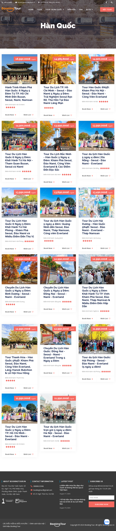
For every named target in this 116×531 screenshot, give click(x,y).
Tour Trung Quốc (53, 9)
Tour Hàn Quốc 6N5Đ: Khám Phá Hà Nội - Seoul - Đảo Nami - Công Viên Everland (95, 92)
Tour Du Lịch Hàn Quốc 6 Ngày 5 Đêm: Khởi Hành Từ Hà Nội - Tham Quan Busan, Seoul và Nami (19, 160)
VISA (81, 9)
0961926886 (8, 2)
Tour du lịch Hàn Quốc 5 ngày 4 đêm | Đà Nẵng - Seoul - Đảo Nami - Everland (96, 158)
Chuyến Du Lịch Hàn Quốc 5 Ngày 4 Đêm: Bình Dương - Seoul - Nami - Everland (18, 292)
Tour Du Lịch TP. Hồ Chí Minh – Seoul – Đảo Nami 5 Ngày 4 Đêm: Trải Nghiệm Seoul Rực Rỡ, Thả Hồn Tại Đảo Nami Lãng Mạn (58, 95)
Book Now (9, 115)
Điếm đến (71, 9)
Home (30, 9)
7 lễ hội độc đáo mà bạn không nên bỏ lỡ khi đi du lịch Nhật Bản (72, 501)
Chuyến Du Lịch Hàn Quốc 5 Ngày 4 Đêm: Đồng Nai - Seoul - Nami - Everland (56, 292)
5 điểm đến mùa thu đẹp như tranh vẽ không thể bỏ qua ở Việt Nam (71, 488)
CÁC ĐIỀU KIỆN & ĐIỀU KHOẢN (15, 523)
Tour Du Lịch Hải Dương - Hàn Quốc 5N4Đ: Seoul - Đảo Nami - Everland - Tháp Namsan (93, 227)
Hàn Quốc (58, 25)
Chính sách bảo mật (37, 523)
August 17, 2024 (65, 494)
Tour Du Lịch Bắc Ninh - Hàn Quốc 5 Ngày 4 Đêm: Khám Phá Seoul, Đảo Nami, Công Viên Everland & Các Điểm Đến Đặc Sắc (58, 161)
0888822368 (38, 486)
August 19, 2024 (65, 508)
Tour (39, 9)
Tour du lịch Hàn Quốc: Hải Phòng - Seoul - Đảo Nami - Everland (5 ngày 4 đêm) (96, 362)
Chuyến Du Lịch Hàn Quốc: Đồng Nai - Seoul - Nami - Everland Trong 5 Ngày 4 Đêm (56, 354)
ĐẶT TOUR (107, 9)
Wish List (27, 115)
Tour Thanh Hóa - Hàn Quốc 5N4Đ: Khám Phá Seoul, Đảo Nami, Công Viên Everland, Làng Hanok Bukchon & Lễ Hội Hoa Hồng (19, 365)
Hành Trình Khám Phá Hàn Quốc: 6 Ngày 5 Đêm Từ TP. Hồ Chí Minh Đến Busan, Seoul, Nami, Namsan (18, 93)
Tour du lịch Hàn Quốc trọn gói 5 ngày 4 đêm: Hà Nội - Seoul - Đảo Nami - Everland (58, 431)
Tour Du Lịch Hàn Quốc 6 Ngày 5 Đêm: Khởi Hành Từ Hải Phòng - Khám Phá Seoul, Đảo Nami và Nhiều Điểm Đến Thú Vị (19, 228)
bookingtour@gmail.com (42, 490)
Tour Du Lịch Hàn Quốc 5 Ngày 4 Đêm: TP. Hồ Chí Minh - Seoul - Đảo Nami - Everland (18, 433)
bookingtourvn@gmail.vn (26, 2)
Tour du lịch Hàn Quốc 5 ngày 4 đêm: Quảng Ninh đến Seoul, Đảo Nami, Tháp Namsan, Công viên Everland (58, 227)
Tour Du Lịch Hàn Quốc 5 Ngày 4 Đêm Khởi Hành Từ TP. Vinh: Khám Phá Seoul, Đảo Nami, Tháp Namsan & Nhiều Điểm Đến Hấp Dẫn (96, 297)
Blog (88, 9)
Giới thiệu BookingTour (11, 526)
